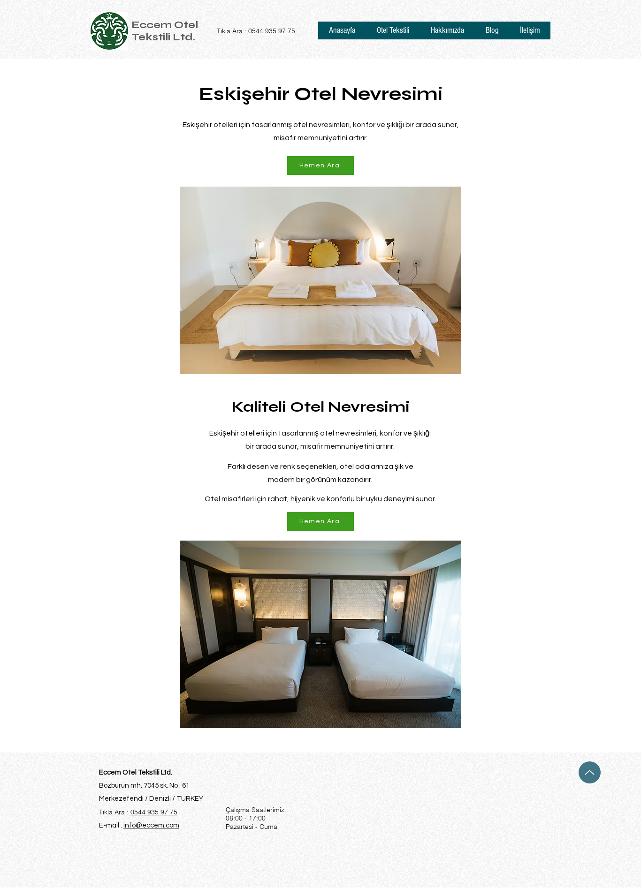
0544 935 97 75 (271, 31)
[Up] (590, 772)
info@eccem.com (151, 825)
